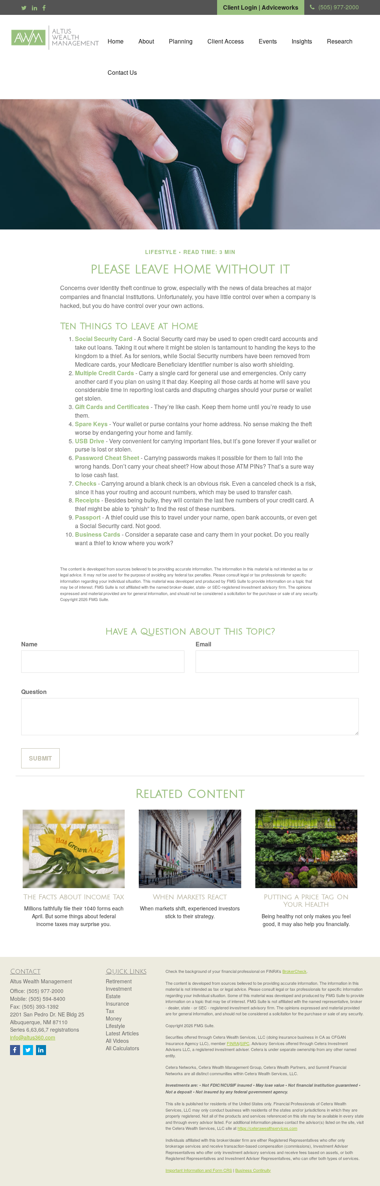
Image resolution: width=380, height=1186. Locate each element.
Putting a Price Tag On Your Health (306, 901)
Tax (110, 1011)
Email (203, 644)
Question (34, 692)
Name (29, 644)
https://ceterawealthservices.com (267, 1128)
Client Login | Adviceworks (260, 7)
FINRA (233, 1043)
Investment (119, 988)
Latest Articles (122, 1033)
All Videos (117, 1040)
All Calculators (122, 1048)
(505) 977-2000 (338, 7)
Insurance (117, 1003)
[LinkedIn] (34, 8)
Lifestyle (115, 1025)
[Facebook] (44, 8)
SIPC (244, 1043)
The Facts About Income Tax (73, 897)
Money (114, 1018)
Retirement (119, 981)
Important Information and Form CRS (199, 1170)
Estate (113, 996)
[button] (146, 41)
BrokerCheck (294, 971)
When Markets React (190, 897)
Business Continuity (253, 1170)
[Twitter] (24, 8)
